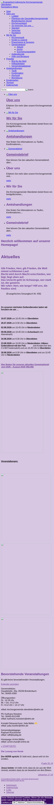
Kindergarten (12, 80)
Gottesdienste (18, 54)
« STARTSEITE (8, 746)
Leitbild (15, 16)
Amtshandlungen (14, 68)
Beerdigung (17, 78)
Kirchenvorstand (19, 23)
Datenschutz (12, 85)
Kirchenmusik (18, 37)
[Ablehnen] (45, 803)
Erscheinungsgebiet (26, 52)
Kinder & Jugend (19, 40)
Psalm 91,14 (47, 763)
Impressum (11, 785)
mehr (8, 181)
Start (8, 11)
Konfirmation (17, 73)
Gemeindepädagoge (21, 66)
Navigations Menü (9, 7)
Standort (15, 28)
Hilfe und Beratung (20, 56)
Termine (10, 82)
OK (14, 803)
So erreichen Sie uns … (23, 26)
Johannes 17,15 (45, 775)
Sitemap (10, 792)
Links (8, 790)
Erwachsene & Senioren (23, 42)
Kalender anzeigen (10, 684)
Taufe (14, 71)
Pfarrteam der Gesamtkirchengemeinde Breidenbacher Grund (30, 19)
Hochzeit (16, 75)
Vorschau (16, 30)
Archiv (20, 49)
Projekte (10, 59)
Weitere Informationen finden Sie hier (12, 780)
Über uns (10, 14)
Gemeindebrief (18, 44)
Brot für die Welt (19, 61)
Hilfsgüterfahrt (18, 63)
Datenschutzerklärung (35, 803)
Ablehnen (21, 803)
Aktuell (20, 47)
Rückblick (16, 33)
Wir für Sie (11, 35)
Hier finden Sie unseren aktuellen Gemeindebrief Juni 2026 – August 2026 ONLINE (25, 365)
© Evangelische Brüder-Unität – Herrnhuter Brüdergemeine (20, 779)
